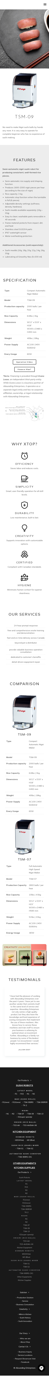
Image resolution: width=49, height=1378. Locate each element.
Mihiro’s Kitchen (25, 1314)
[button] (6, 411)
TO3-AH (16, 1125)
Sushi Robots (24, 1085)
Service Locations (25, 1355)
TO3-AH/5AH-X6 (30, 1125)
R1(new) (6, 1102)
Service (25, 1301)
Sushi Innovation (25, 1321)
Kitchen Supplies (24, 1167)
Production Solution (25, 1297)
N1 (28, 1094)
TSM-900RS (28, 1102)
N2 (34, 1094)
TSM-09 (30, 1114)
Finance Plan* (24, 369)
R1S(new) (16, 1102)
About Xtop (25, 1342)
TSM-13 (40, 1114)
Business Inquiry (25, 1352)
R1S (22, 1094)
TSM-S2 (30, 1148)
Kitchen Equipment (24, 1131)
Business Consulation (25, 1304)
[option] (24, 1023)
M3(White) (19, 1140)
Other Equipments (24, 1163)
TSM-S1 (20, 1148)
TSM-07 (21, 1114)
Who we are (25, 1338)
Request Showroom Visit (25, 1359)
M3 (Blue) (31, 1140)
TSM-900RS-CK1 (25, 1157)
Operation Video (24, 362)
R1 (16, 1094)
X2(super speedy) (25, 1117)
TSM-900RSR (42, 1102)
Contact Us (41, 1368)
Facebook (25, 1362)
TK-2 (25, 1105)
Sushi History (25, 1318)
